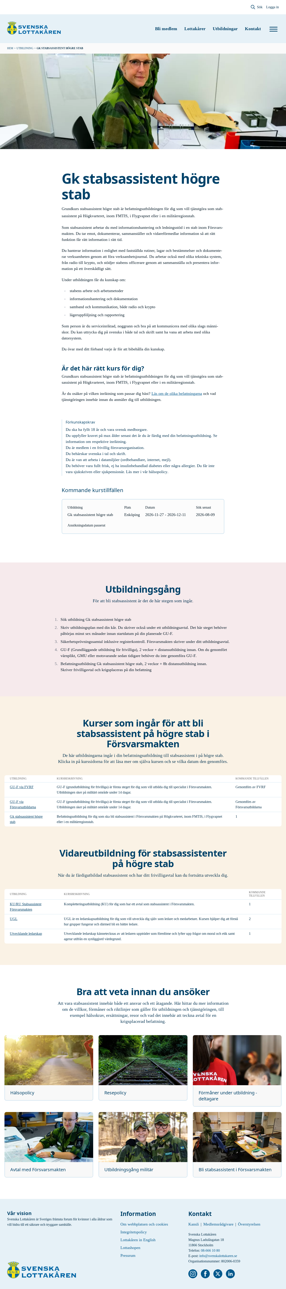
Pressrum (127, 1255)
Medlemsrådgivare (218, 1224)
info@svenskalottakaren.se (218, 1256)
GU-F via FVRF (22, 787)
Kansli (193, 1224)
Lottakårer (195, 28)
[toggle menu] (273, 29)
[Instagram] (192, 1273)
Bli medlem (166, 28)
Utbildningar (225, 28)
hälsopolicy (158, 472)
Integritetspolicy (133, 1232)
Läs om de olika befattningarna (176, 393)
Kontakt (253, 28)
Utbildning (25, 48)
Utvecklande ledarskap (26, 933)
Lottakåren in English (138, 1240)
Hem (10, 48)
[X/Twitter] (217, 1273)
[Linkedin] (230, 1273)
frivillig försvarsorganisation (120, 447)
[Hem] (34, 27)
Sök (260, 7)
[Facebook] (205, 1273)
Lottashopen (130, 1247)
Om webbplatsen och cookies (144, 1224)
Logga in (272, 7)
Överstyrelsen (249, 1224)
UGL (13, 919)
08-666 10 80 (210, 1250)
